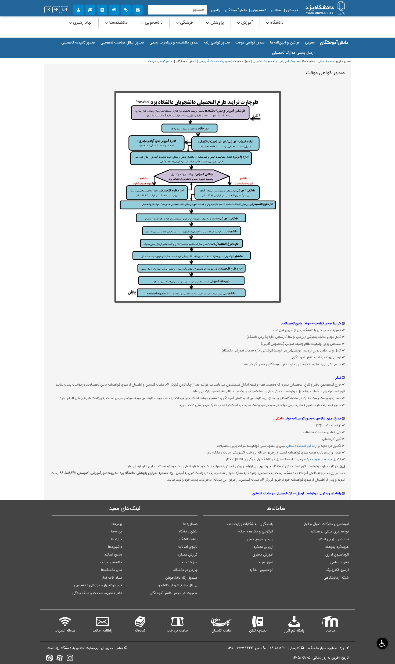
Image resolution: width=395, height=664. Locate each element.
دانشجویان (258, 10)
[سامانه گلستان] (90, 9)
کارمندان (292, 10)
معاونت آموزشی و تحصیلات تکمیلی (276, 61)
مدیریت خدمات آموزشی (215, 61)
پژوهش (216, 22)
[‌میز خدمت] (78, 9)
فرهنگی (186, 22)
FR (48, 10)
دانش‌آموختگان (236, 10)
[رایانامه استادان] (137, 9)
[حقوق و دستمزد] (102, 9)
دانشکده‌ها (117, 22)
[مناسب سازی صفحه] (382, 643)
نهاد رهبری (82, 22)
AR (56, 10)
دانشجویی (153, 22)
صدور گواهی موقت (160, 61)
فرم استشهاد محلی (298, 446)
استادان (276, 10)
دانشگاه (276, 22)
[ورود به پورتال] (114, 9)
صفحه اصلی (325, 61)
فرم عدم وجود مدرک (319, 459)
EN (64, 10)
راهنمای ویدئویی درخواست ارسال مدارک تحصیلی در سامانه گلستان (296, 493)
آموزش (246, 22)
